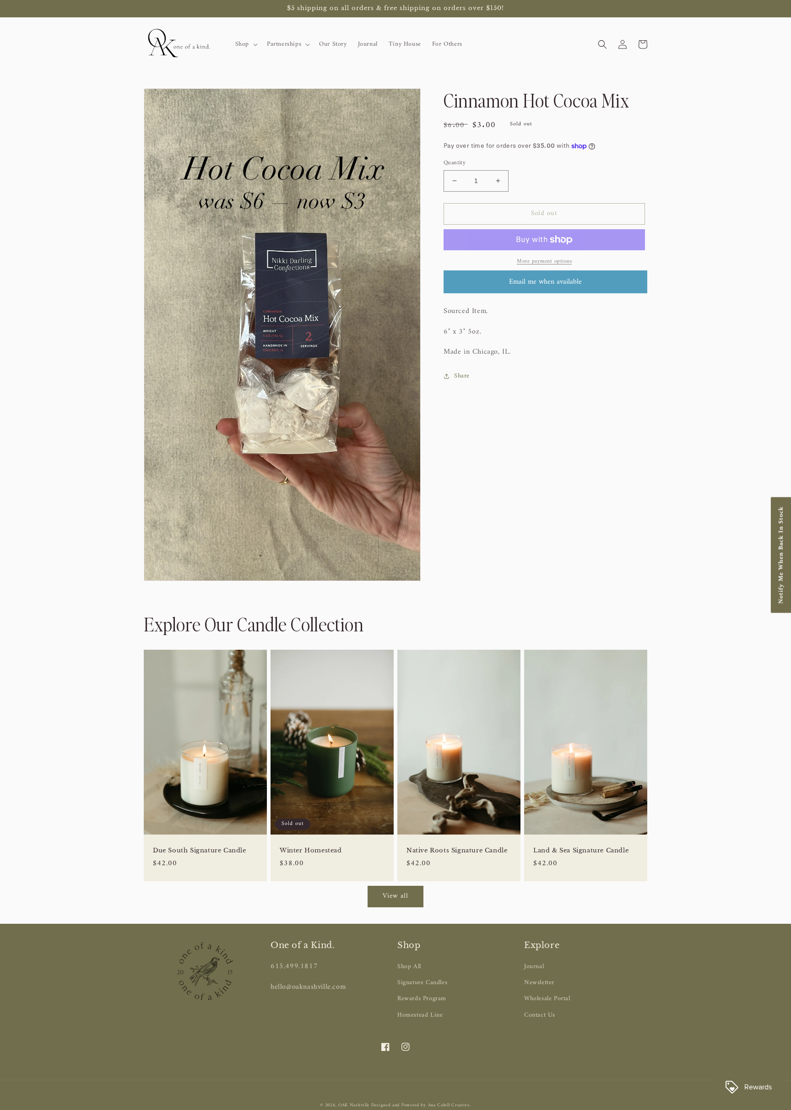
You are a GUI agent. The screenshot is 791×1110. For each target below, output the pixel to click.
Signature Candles (422, 982)
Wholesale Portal (547, 998)
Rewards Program (421, 998)
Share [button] (462, 376)
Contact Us (539, 1015)
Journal (534, 966)
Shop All (409, 966)
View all (395, 896)
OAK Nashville (354, 1105)
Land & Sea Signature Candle (580, 850)
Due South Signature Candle (199, 850)
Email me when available (545, 281)
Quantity (455, 162)
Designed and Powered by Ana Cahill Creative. (421, 1105)
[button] (245, 44)
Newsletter (539, 982)
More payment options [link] (544, 262)
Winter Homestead (311, 850)
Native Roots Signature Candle (456, 850)
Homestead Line (420, 1015)
